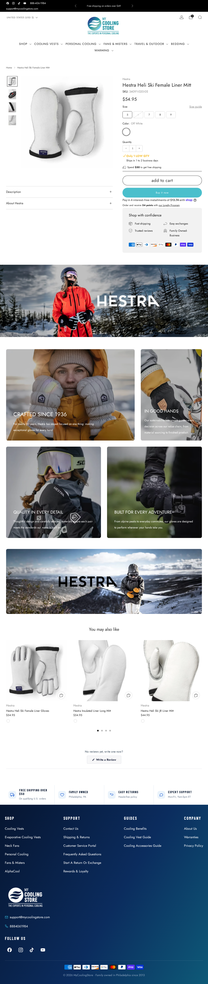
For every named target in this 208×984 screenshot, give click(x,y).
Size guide (195, 107)
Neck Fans (12, 845)
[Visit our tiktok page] (19, 3)
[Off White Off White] (126, 132)
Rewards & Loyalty (75, 871)
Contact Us (70, 828)
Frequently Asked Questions (82, 854)
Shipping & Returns (76, 837)
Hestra (126, 79)
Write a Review (108, 760)
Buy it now (162, 192)
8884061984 (19, 926)
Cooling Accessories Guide (142, 845)
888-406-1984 (38, 3)
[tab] (98, 730)
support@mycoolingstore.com (22, 9)
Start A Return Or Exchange (82, 862)
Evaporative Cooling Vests (23, 837)
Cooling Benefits (135, 828)
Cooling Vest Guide (137, 837)
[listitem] (104, 6)
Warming (101, 50)
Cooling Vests (46, 44)
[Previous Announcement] (75, 6)
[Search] (200, 17)
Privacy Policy (193, 845)
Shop (23, 44)
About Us (190, 828)
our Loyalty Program (169, 205)
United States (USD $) (20, 17)
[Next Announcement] (132, 6)
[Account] (182, 17)
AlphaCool (12, 871)
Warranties (191, 837)
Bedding (178, 44)
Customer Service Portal (79, 845)
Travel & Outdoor (149, 44)
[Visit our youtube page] (25, 3)
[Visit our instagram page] (13, 3)
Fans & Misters (116, 44)
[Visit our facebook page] (8, 3)
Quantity (127, 142)
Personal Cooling (81, 44)
